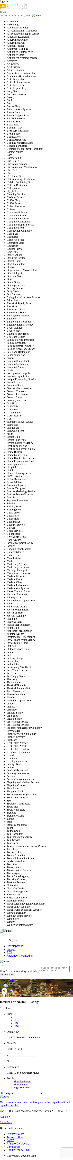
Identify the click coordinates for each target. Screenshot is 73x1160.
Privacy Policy (15, 1134)
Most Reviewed (22, 1081)
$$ (15, 1020)
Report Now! (7, 974)
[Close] (1, 965)
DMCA (10, 1140)
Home (10, 980)
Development (15, 946)
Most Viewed (21, 1084)
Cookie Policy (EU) (18, 1150)
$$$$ (16, 1026)
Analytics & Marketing (20, 955)
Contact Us (13, 1146)
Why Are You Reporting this (20, 971)
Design (11, 949)
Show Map (6, 1122)
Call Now (5, 1116)
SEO (9, 952)
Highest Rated (21, 1087)
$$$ (16, 1023)
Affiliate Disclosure (18, 1143)
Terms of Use (15, 1137)
